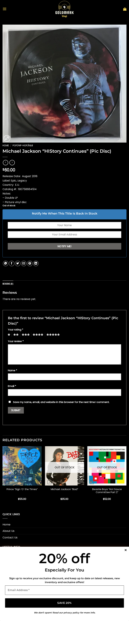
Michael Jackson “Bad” (64, 489)
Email (12, 386)
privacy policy (71, 612)
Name (12, 370)
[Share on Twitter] (17, 263)
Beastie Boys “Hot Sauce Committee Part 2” (107, 491)
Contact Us (10, 537)
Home (6, 145)
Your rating (15, 329)
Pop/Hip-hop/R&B (23, 145)
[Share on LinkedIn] (36, 263)
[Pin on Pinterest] (30, 263)
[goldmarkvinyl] (64, 9)
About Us (8, 531)
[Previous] (2, 476)
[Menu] (5, 9)
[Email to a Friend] (24, 263)
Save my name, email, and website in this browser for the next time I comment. (61, 402)
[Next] (126, 476)
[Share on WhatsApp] (5, 263)
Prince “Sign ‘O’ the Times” (22, 489)
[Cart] (124, 9)
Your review (16, 341)
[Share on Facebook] (11, 263)
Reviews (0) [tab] (8, 283)
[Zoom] (7, 138)
